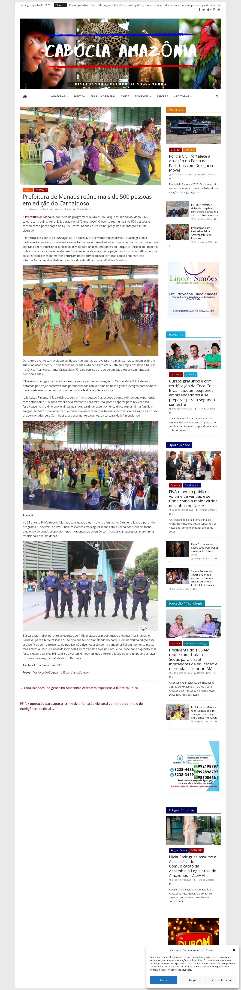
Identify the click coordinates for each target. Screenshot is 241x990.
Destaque (175, 149)
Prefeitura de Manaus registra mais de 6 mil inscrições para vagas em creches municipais (204, 712)
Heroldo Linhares (62, 209)
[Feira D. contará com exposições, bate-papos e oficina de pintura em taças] (177, 542)
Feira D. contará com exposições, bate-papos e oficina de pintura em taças (204, 549)
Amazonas (58, 96)
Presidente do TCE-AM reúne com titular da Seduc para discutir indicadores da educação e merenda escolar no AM (193, 659)
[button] (234, 950)
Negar (193, 980)
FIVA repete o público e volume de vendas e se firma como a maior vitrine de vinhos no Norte (193, 498)
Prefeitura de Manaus (39, 217)
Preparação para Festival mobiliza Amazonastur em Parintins (201, 233)
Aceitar (163, 980)
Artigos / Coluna (179, 850)
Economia (141, 96)
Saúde (125, 96)
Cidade (28, 190)
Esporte (162, 96)
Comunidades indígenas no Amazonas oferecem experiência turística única (79, 688)
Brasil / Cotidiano (103, 96)
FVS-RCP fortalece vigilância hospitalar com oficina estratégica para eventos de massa (204, 210)
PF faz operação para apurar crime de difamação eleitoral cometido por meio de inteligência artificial (81, 706)
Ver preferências (222, 980)
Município (189, 149)
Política (79, 96)
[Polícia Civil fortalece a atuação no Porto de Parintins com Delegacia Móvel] (193, 117)
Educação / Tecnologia (196, 643)
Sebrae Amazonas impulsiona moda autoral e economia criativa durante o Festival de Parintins (202, 578)
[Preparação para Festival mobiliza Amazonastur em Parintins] (177, 226)
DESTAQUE (41, 190)
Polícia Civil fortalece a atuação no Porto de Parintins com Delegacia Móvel (191, 163)
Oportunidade (192, 485)
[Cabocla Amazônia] (25, 96)
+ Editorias (181, 96)
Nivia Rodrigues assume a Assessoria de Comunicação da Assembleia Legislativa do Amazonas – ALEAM (192, 866)
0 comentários (83, 209)
